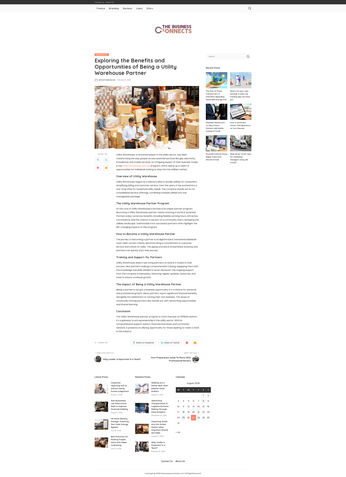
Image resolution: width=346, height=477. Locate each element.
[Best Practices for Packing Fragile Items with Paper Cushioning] (101, 442)
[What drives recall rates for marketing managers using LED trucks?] (240, 143)
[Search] (249, 8)
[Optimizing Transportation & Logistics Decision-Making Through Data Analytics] (142, 408)
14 (198, 406)
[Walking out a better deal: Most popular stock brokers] (142, 389)
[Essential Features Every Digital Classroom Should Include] (216, 143)
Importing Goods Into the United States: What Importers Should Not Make (159, 427)
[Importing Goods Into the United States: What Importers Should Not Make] (142, 429)
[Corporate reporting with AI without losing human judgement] (101, 389)
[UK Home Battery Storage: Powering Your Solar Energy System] (101, 424)
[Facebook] (98, 160)
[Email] (106, 168)
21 (198, 412)
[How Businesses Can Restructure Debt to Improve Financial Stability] (101, 407)
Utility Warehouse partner (136, 165)
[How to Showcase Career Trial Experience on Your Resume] (240, 112)
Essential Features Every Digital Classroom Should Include (216, 157)
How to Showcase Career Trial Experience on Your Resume (240, 125)
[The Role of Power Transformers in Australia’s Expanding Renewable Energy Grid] (216, 80)
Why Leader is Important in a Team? (158, 445)
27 (193, 417)
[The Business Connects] (173, 29)
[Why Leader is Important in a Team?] (142, 447)
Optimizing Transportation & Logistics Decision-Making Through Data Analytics (160, 406)
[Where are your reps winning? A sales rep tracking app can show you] (240, 80)
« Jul (178, 432)
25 (183, 417)
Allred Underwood (107, 80)
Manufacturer (101, 55)
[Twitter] (106, 160)
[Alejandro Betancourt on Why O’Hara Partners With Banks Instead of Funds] (216, 112)
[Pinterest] (98, 168)
